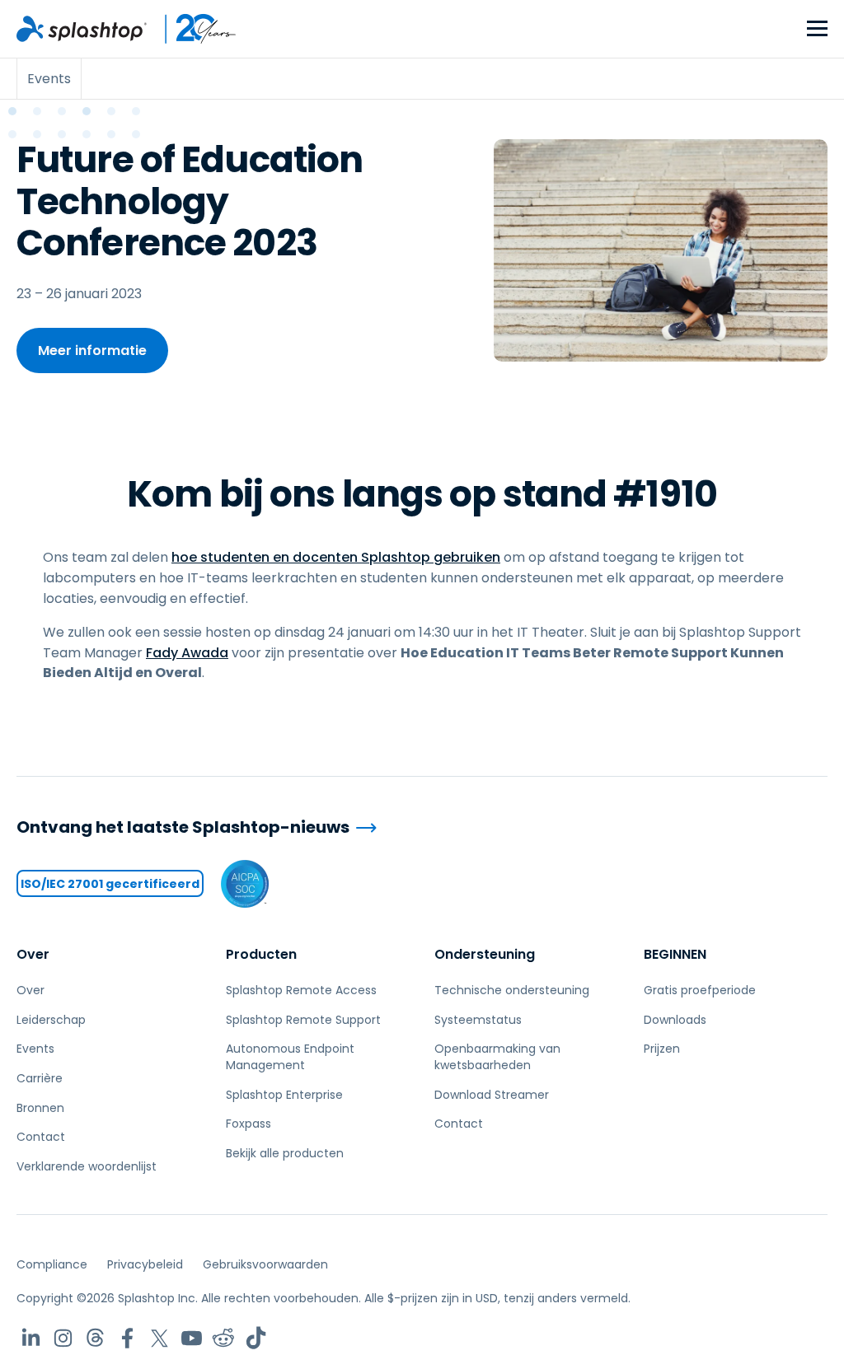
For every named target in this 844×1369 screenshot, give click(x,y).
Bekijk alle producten (285, 1153)
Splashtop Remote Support (303, 1020)
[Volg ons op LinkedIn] (30, 1338)
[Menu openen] (817, 29)
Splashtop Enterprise (284, 1094)
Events (35, 1048)
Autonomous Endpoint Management (290, 1056)
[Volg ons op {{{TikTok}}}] (255, 1338)
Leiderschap (51, 1020)
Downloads (675, 1020)
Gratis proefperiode (700, 990)
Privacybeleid (145, 1264)
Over (32, 954)
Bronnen (40, 1108)
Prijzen (662, 1048)
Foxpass (248, 1123)
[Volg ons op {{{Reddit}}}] (223, 1338)
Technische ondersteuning (511, 990)
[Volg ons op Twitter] (159, 1338)
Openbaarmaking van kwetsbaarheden (497, 1056)
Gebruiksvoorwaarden (265, 1264)
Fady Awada (187, 652)
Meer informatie (92, 350)
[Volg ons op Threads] (95, 1338)
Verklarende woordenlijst (86, 1166)
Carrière (39, 1078)
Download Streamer (491, 1094)
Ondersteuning (484, 954)
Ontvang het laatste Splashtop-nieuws (182, 827)
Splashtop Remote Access (301, 990)
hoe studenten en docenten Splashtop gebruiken (335, 557)
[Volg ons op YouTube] (191, 1338)
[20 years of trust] (192, 28)
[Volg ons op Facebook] (127, 1338)
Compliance (51, 1264)
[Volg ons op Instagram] (63, 1338)
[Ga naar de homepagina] (81, 28)
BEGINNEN (675, 954)
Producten (261, 954)
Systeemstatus (478, 1020)
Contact (40, 1136)
